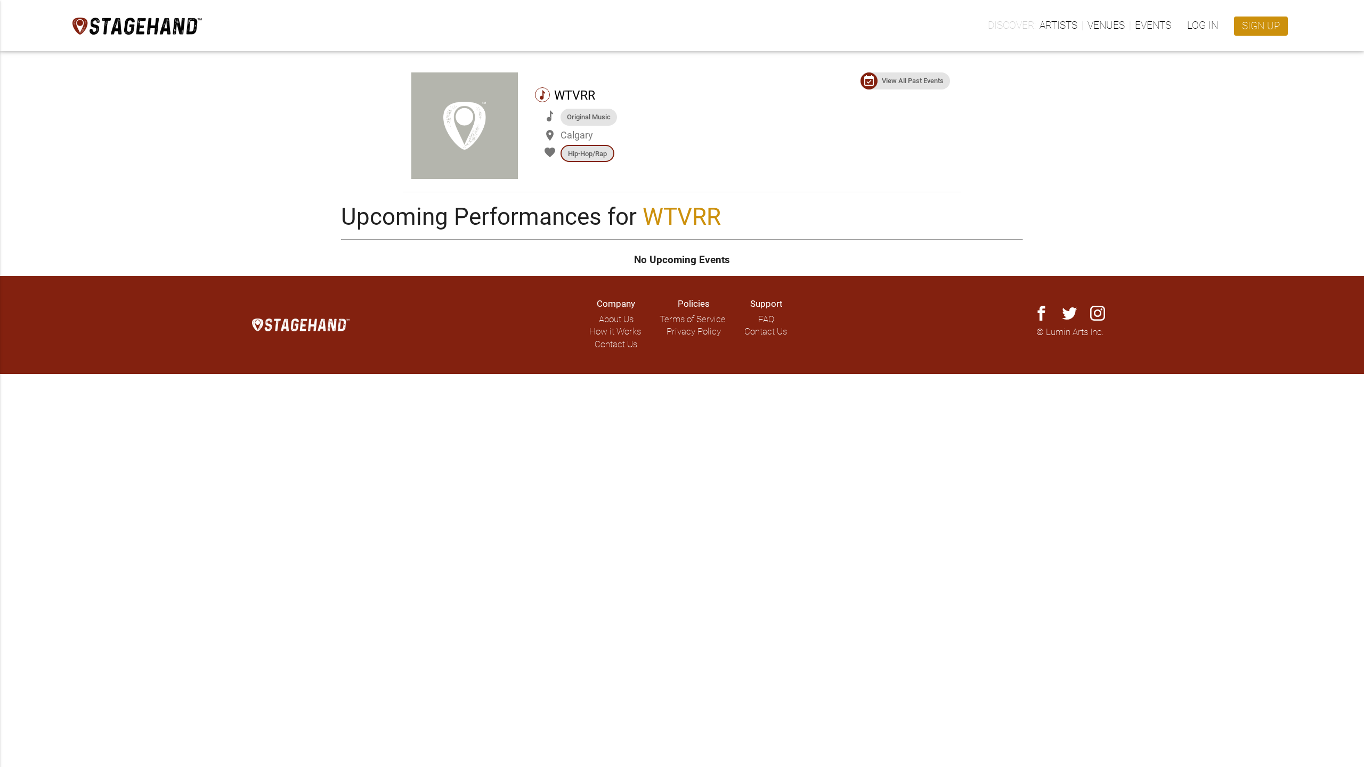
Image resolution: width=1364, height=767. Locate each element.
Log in (1202, 25)
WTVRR (682, 217)
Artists (1058, 25)
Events (1153, 25)
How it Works (615, 332)
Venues (1106, 25)
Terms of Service (693, 319)
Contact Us (616, 344)
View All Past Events (913, 81)
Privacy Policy (694, 332)
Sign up (1261, 26)
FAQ (766, 319)
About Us (616, 319)
